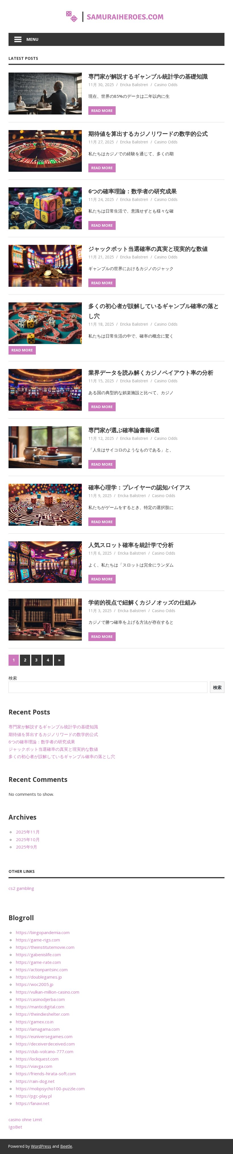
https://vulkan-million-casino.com (47, 992)
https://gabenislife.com (38, 954)
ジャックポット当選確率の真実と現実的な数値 (148, 249)
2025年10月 (28, 839)
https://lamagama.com (38, 1029)
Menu (32, 39)
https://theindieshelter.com (42, 1014)
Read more (102, 110)
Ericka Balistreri (134, 84)
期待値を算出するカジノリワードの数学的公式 (148, 133)
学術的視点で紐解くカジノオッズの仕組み (142, 602)
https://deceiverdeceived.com (45, 1044)
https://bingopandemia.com (43, 932)
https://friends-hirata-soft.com (46, 1073)
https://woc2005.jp (34, 984)
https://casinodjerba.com (40, 999)
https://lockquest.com (37, 1059)
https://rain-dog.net (35, 1081)
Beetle (66, 1146)
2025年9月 (26, 847)
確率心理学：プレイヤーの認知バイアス (139, 487)
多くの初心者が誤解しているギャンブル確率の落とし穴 (62, 756)
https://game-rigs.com (38, 940)
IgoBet (15, 1127)
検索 (13, 678)
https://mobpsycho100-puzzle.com (50, 1088)
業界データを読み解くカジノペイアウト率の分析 (150, 372)
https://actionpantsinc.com (42, 969)
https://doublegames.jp (39, 977)
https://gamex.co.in (34, 1021)
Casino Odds (166, 84)
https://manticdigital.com (40, 1006)
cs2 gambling (21, 888)
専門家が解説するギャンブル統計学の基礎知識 (148, 76)
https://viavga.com (34, 1066)
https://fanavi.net (32, 1103)
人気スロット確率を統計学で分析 (131, 545)
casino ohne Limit (25, 1119)
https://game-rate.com (38, 962)
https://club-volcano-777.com (44, 1051)
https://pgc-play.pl (34, 1096)
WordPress (41, 1146)
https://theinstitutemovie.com (45, 947)
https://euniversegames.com (44, 1036)
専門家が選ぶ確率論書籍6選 (124, 430)
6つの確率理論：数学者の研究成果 (132, 191)
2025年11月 (28, 832)
